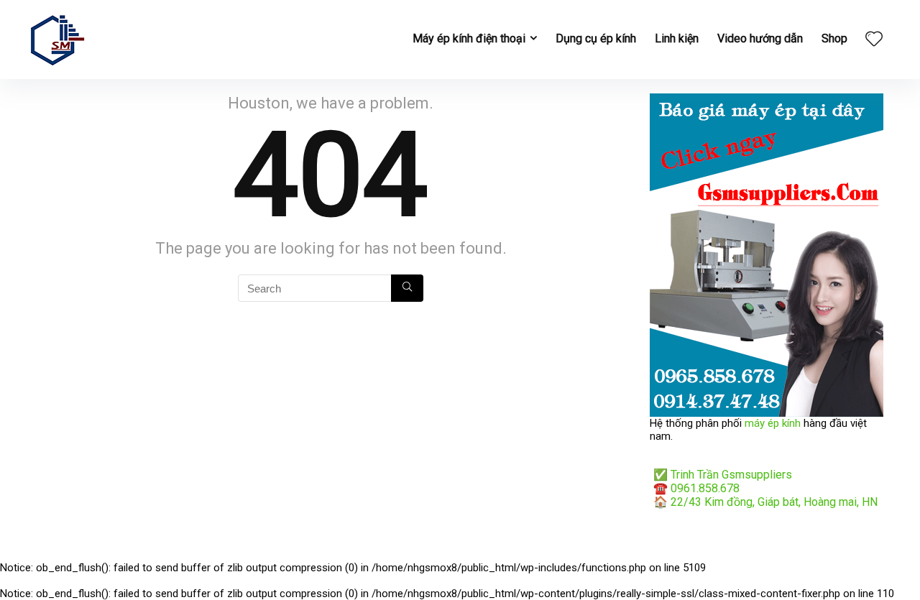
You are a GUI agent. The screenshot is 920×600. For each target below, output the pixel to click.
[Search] (407, 288)
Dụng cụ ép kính (596, 38)
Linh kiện (677, 38)
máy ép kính (773, 423)
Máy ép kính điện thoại (469, 38)
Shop (834, 38)
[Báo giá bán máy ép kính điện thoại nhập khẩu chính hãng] (766, 99)
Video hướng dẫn (760, 38)
